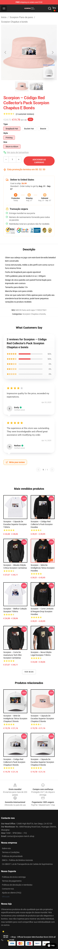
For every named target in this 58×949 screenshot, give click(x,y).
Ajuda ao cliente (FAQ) (11, 893)
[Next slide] (52, 52)
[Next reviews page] (52, 469)
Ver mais (29, 672)
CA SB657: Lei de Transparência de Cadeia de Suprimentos (27, 864)
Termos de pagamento (12, 881)
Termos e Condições (10, 852)
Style (5, 133)
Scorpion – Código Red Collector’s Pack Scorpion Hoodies (42, 524)
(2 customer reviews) (25, 114)
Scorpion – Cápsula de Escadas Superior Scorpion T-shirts (15, 524)
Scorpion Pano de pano (21, 17)
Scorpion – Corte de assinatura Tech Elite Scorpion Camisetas (12, 655)
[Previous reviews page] (38, 469)
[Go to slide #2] (36, 86)
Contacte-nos (8, 889)
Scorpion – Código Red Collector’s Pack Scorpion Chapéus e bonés (14, 762)
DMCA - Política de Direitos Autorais (17, 860)
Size (5, 142)
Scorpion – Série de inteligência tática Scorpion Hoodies (43, 568)
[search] (49, 8)
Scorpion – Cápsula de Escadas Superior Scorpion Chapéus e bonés (42, 718)
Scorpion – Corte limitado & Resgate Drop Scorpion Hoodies (42, 611)
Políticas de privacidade (12, 856)
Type (5, 124)
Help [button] (53, 945)
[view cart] (54, 8)
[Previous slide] (5, 52)
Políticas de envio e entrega (14, 877)
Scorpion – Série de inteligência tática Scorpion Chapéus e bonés (15, 718)
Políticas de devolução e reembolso (17, 885)
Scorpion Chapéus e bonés (14, 21)
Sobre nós (6, 848)
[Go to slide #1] (21, 86)
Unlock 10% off (5, 936)
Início (3, 17)
